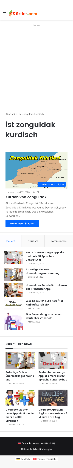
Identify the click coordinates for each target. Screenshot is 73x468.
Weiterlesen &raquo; (22, 223)
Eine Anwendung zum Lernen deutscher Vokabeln (44, 316)
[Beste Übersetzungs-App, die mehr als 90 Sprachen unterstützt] (13, 257)
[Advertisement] (36, 64)
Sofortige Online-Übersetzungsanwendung (43, 271)
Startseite (11, 114)
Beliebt (10, 241)
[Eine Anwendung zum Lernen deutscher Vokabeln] (13, 321)
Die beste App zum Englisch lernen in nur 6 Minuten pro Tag (53, 413)
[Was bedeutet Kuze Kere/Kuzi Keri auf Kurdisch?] (13, 304)
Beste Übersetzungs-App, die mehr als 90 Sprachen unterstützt (45, 256)
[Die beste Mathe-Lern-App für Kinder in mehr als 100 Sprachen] (20, 398)
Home (35, 443)
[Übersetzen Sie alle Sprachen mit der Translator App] (13, 290)
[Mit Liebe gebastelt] (23, 14)
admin (11, 192)
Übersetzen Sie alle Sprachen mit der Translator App (47, 287)
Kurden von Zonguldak (25, 196)
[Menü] (4, 15)
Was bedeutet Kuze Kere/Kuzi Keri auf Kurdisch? (45, 302)
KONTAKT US (48, 443)
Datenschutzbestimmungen (36, 449)
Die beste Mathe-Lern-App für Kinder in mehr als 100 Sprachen (19, 415)
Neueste (33, 241)
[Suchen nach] (68, 15)
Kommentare (59, 241)
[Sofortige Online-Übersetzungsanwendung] (13, 274)
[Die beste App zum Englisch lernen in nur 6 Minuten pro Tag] (53, 398)
